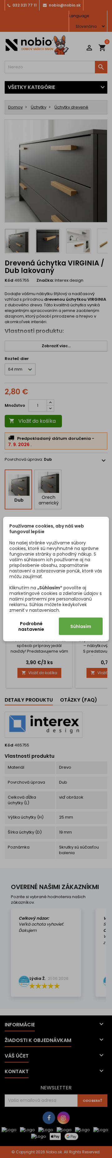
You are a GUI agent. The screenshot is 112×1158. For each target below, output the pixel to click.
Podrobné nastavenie (31, 626)
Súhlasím (80, 626)
